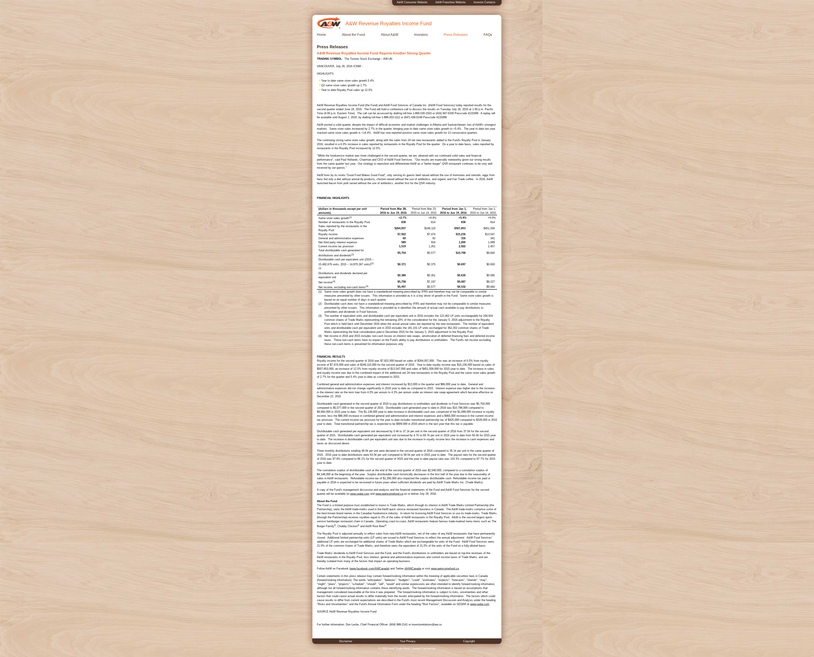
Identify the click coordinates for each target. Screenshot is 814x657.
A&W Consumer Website (412, 2)
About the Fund (353, 34)
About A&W (389, 34)
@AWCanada (412, 568)
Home (321, 34)
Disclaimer (345, 641)
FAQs (488, 34)
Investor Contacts (484, 2)
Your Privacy (407, 641)
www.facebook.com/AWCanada (369, 568)
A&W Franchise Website (450, 2)
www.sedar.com (359, 493)
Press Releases (456, 34)
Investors (421, 34)
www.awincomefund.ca (389, 493)
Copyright (469, 641)
